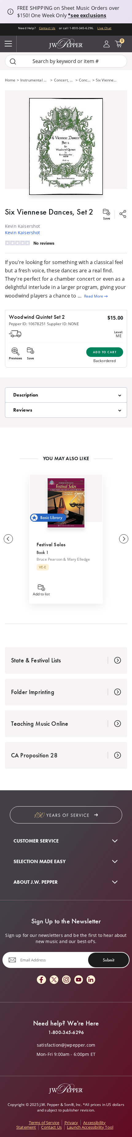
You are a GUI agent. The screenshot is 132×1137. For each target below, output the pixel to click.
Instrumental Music (34, 80)
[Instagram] (66, 980)
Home (10, 80)
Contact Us (47, 28)
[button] (66, 145)
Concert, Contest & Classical (64, 80)
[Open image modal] (66, 149)
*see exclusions (87, 15)
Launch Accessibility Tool (90, 1127)
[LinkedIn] (91, 980)
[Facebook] (41, 980)
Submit (108, 960)
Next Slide (123, 538)
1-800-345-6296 (66, 1032)
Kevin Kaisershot (22, 232)
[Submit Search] (13, 61)
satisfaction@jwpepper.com (66, 1045)
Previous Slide (8, 538)
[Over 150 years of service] (66, 814)
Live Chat (104, 28)
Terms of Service (44, 1122)
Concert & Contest (85, 80)
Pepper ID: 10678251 (27, 323)
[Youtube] (78, 980)
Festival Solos (51, 544)
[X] (54, 980)
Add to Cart (105, 352)
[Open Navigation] (8, 44)
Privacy (71, 1122)
